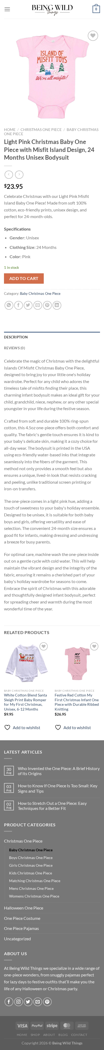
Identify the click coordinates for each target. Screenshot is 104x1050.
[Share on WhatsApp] (9, 305)
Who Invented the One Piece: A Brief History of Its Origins (59, 771)
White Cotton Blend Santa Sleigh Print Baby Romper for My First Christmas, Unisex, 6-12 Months (25, 702)
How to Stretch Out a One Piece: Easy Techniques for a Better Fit (52, 806)
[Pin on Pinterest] (47, 305)
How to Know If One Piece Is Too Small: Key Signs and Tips (57, 788)
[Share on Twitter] (28, 305)
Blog (63, 1035)
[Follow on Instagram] (18, 1001)
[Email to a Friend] (37, 305)
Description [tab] (16, 337)
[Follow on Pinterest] (47, 1001)
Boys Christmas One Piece (31, 857)
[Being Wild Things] (52, 9)
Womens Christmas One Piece (34, 896)
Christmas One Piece (41, 129)
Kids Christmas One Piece (30, 873)
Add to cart (24, 278)
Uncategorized (17, 938)
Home (9, 129)
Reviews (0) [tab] (14, 348)
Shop (35, 1035)
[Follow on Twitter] (28, 1001)
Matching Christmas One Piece (34, 880)
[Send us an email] (37, 1001)
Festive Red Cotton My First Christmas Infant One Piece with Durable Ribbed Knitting (77, 702)
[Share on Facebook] (18, 305)
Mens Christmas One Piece (31, 888)
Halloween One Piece (23, 907)
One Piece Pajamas (21, 928)
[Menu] (7, 9)
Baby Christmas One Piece (40, 293)
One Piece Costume (22, 918)
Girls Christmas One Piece (31, 865)
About (49, 1035)
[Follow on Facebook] (9, 1001)
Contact (79, 1035)
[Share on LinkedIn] (57, 305)
